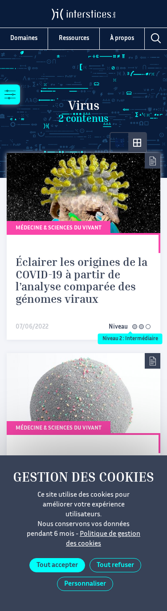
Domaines (23, 38)
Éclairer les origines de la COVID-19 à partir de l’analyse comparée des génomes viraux (81, 282)
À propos (122, 38)
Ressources (74, 38)
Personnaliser (85, 584)
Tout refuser (115, 565)
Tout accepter (57, 565)
